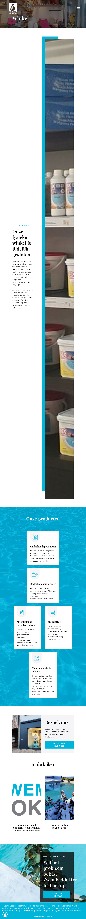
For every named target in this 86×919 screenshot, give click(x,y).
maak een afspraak (57, 894)
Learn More (39, 917)
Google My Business (59, 744)
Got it (50, 917)
